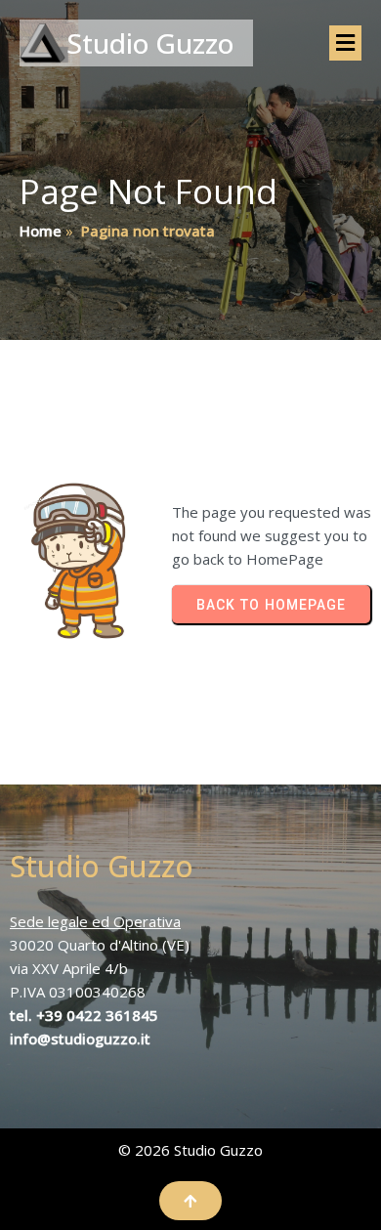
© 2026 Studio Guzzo (190, 1150)
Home (41, 230)
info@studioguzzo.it (80, 1038)
